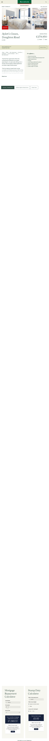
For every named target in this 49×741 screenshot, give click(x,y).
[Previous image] (4, 19)
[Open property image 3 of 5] (39, 24)
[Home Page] (24, 2)
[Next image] (29, 19)
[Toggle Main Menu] (2, 2)
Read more (4, 76)
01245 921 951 (5, 48)
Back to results (6, 6)
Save (46, 39)
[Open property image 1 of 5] (17, 19)
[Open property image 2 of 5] (39, 13)
